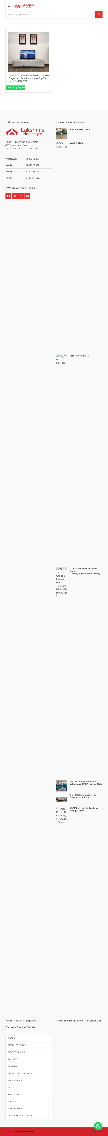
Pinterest (27, 196)
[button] (98, 1126)
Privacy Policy (96, 1132)
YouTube (21, 196)
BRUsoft (9, 1132)
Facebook (8, 196)
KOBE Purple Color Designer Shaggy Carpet (83, 809)
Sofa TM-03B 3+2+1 (79, 356)
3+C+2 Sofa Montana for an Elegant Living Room (82, 796)
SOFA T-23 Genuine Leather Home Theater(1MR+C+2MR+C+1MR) (84, 571)
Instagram (15, 196)
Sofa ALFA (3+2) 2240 (79, 129)
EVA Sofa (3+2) (76, 143)
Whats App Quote (16, 87)
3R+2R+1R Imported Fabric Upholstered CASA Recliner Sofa (85, 782)
